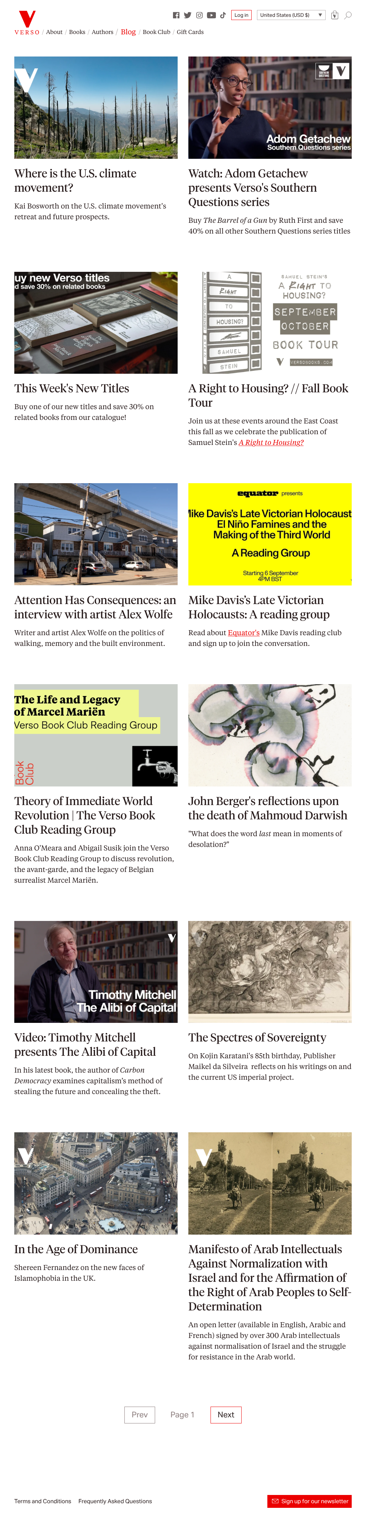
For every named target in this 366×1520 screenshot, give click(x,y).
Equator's (244, 632)
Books (77, 31)
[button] (334, 15)
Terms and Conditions (42, 1501)
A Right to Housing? (271, 442)
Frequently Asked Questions (115, 1501)
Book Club (156, 31)
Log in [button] (241, 15)
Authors (102, 31)
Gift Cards (190, 31)
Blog (128, 31)
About (54, 31)
